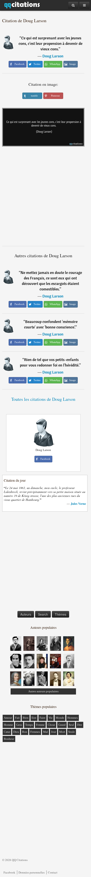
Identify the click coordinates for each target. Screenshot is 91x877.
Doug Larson (52, 55)
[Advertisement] (45, 198)
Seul (71, 724)
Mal (45, 731)
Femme (40, 724)
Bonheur (9, 738)
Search (43, 614)
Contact (52, 872)
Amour (8, 717)
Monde (60, 717)
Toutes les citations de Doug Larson (43, 399)
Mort (62, 731)
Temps (29, 724)
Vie (51, 717)
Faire (43, 717)
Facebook (9, 872)
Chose (51, 724)
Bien (25, 717)
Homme (8, 724)
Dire (79, 724)
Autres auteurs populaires (43, 691)
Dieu (16, 731)
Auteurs (25, 614)
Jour (53, 731)
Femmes (35, 731)
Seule (71, 731)
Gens (19, 724)
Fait (17, 717)
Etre (34, 717)
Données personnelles (32, 872)
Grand (62, 724)
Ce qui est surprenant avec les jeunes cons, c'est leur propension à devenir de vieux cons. (50, 43)
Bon (24, 731)
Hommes (72, 717)
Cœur (7, 731)
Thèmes (60, 614)
